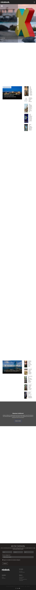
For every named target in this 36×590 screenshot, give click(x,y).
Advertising (20, 578)
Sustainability (21, 580)
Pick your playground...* (6, 555)
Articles (3, 577)
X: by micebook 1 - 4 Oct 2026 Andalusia (3, 38)
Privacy (28, 586)
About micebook (21, 577)
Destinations (3, 578)
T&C (25, 586)
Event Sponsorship (22, 572)
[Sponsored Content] (12, 98)
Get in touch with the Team (23, 579)
